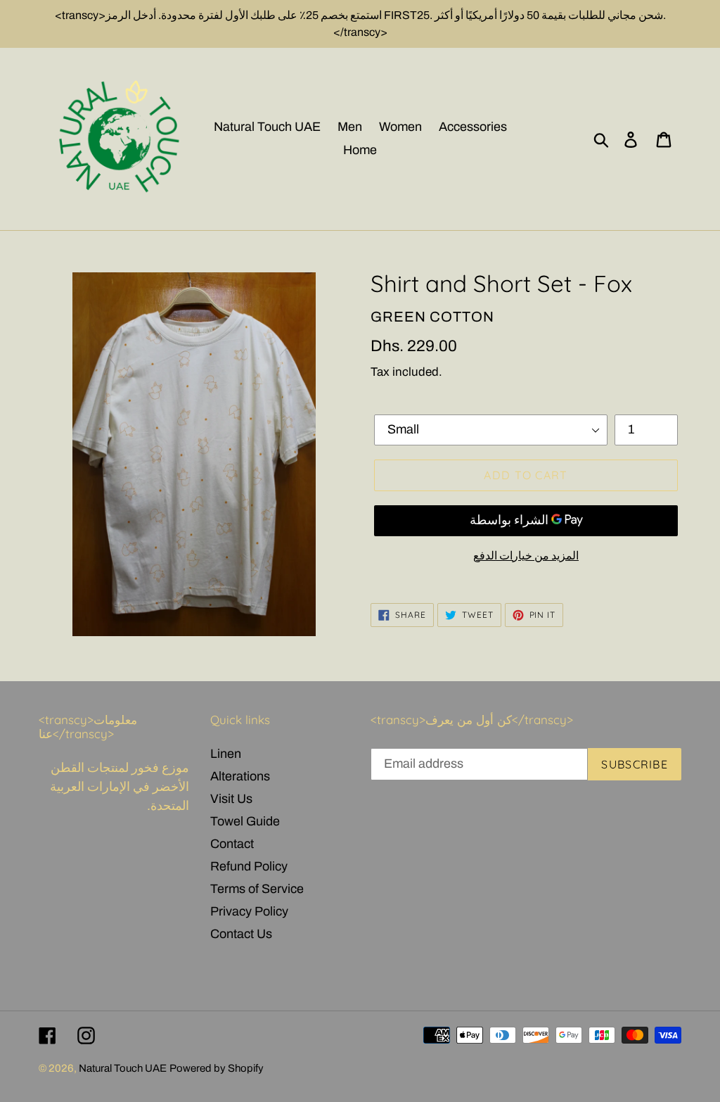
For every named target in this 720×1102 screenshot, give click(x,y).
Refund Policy (249, 866)
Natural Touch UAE (123, 1068)
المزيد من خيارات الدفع (526, 556)
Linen (225, 754)
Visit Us (231, 799)
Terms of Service (257, 889)
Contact (232, 844)
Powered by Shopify (216, 1068)
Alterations (240, 776)
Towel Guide (245, 821)
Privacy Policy (249, 911)
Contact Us (241, 934)
